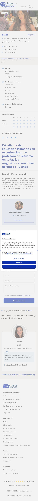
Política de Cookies (12, 254)
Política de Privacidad (26, 254)
